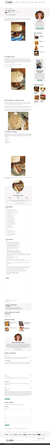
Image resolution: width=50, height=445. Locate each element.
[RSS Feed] (44, 439)
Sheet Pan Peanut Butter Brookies (36, 93)
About (31, 440)
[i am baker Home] (9, 2)
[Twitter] (43, 439)
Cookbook (38, 440)
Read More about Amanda (39, 28)
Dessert (35, 91)
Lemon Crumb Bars (42, 41)
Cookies (41, 91)
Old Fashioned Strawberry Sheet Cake (27, 328)
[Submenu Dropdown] (18, 2)
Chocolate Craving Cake (42, 36)
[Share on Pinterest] (12, 15)
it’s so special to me (7, 61)
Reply (31, 355)
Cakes (7, 8)
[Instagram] (41, 439)
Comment (22, 203)
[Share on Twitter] (14, 15)
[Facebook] (40, 439)
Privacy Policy (43, 440)
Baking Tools (35, 440)
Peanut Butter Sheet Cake (13, 323)
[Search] (44, 2)
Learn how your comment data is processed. (22, 428)
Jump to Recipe (8, 14)
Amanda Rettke (9, 12)
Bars (40, 40)
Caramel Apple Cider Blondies (42, 101)
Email (6, 421)
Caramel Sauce (42, 46)
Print (16, 203)
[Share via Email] (15, 15)
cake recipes (16, 20)
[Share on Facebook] (11, 15)
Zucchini (25, 321)
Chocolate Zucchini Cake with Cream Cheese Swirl (27, 323)
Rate (18, 203)
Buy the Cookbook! (39, 80)
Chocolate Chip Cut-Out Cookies (43, 93)
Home (5, 8)
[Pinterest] (38, 439)
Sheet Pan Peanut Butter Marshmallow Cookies (36, 101)
